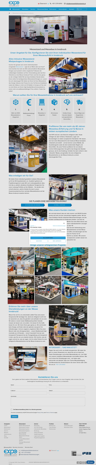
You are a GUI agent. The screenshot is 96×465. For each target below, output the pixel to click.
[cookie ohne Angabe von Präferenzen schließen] (64, 223)
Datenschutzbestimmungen (59, 225)
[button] (33, 226)
